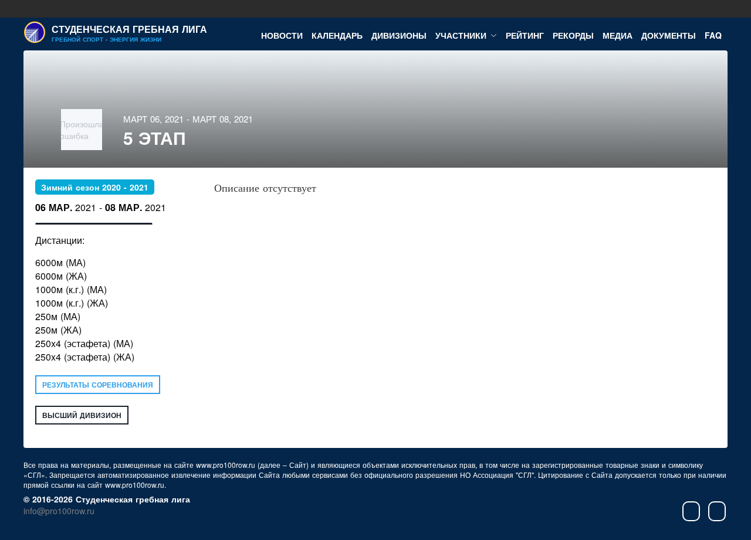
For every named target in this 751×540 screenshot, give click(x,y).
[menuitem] (282, 34)
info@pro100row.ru (58, 511)
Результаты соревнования (97, 384)
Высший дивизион (81, 415)
